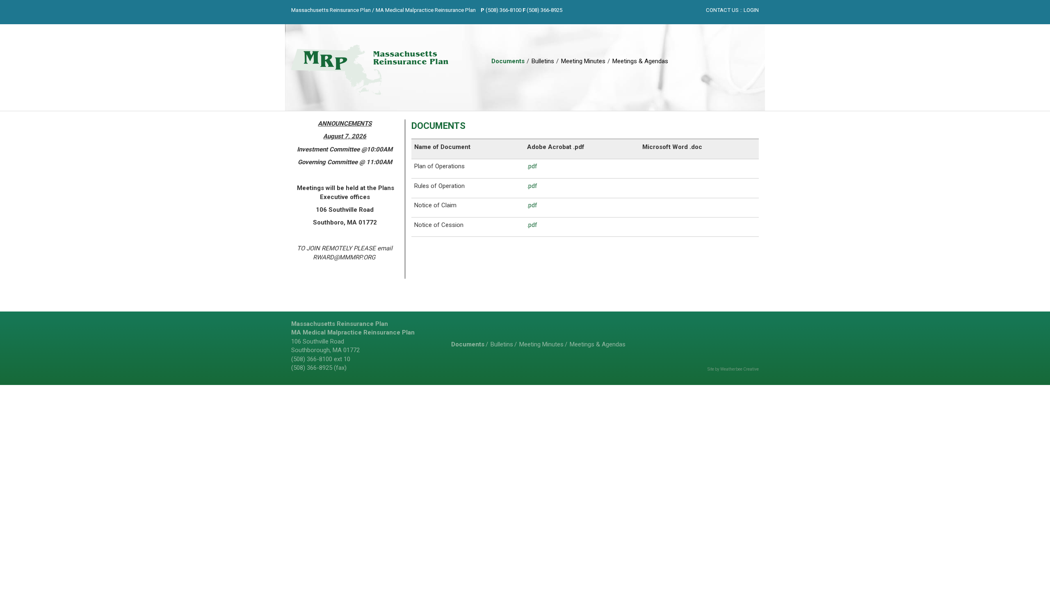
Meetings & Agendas (640, 61)
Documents (508, 61)
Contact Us (722, 10)
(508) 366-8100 (503, 10)
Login (751, 10)
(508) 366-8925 (544, 10)
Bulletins (543, 61)
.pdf (532, 166)
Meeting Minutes (583, 61)
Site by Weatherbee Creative (733, 369)
